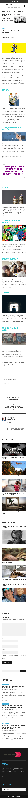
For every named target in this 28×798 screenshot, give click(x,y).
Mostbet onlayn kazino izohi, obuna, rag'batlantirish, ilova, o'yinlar (13, 706)
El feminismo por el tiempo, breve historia (20, 12)
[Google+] (12, 1)
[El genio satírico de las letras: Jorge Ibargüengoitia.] (12, 537)
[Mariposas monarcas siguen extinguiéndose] (12, 468)
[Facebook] (10, 1)
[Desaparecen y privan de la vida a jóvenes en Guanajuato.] (12, 595)
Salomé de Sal (18, 14)
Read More (4, 700)
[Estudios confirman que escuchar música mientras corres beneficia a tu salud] (12, 485)
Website (3, 649)
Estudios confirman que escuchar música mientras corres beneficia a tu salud (13, 494)
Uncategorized (5, 684)
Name (3, 638)
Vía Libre (4, 28)
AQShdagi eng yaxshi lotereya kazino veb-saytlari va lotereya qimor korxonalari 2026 (13, 727)
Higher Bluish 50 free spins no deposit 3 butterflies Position (14, 585)
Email (3, 644)
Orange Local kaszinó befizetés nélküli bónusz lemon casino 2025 (14, 527)
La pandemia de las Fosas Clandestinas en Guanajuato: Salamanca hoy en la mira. (14, 580)
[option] (8, 17)
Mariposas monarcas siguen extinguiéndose (11, 476)
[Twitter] (15, 1)
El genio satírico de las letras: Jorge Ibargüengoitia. (14, 545)
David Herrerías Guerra (8, 20)
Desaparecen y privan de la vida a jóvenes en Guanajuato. (11, 603)
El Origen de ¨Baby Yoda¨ (7, 562)
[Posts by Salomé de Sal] (14, 14)
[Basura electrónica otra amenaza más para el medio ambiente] (12, 504)
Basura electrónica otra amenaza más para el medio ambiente (14, 512)
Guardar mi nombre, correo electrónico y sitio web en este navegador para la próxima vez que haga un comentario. (14, 657)
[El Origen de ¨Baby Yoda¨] (12, 554)
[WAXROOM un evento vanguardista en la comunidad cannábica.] (12, 449)
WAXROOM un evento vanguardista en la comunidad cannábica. (13, 458)
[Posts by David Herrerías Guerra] (2, 20)
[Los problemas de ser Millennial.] (14, 48)
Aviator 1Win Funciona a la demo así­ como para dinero (13, 687)
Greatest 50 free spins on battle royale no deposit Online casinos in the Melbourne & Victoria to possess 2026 (8, 15)
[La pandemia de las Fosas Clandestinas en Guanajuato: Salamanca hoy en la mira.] (12, 571)
